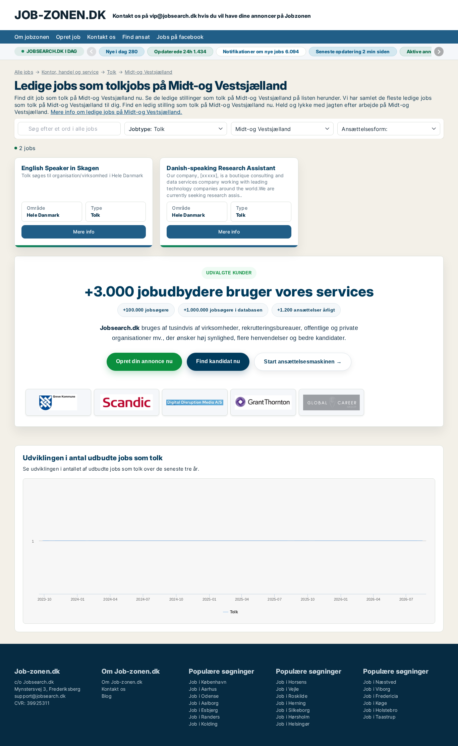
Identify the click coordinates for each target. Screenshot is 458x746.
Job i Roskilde (291, 696)
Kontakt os (101, 36)
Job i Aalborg (204, 703)
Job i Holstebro (380, 710)
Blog (107, 696)
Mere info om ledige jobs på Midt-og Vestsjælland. (116, 112)
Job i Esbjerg (203, 710)
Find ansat (136, 36)
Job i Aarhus (203, 689)
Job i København (207, 682)
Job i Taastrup (379, 717)
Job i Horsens (291, 682)
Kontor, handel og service (70, 72)
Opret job (68, 36)
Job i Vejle (287, 689)
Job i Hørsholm (292, 717)
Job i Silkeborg (293, 710)
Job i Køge (375, 703)
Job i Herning (291, 703)
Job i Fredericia (380, 696)
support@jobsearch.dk (40, 696)
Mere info (84, 231)
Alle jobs (23, 72)
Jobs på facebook (180, 36)
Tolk (111, 72)
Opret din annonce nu (144, 361)
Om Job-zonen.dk (122, 682)
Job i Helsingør (292, 724)
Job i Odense (204, 696)
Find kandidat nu (218, 361)
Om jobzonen (31, 36)
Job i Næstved (380, 682)
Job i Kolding (203, 724)
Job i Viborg (376, 689)
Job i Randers (204, 717)
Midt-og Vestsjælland (148, 72)
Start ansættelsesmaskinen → (302, 361)
